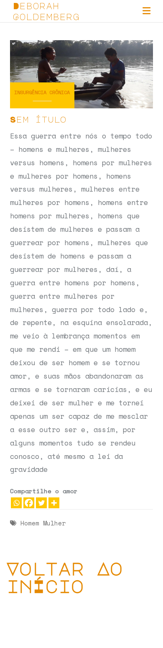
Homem (29, 523)
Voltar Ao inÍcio (64, 576)
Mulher (54, 523)
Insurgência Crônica (42, 92)
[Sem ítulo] (81, 73)
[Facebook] (28, 502)
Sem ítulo (38, 119)
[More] (53, 502)
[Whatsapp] (16, 502)
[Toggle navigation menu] (146, 11)
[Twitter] (41, 502)
